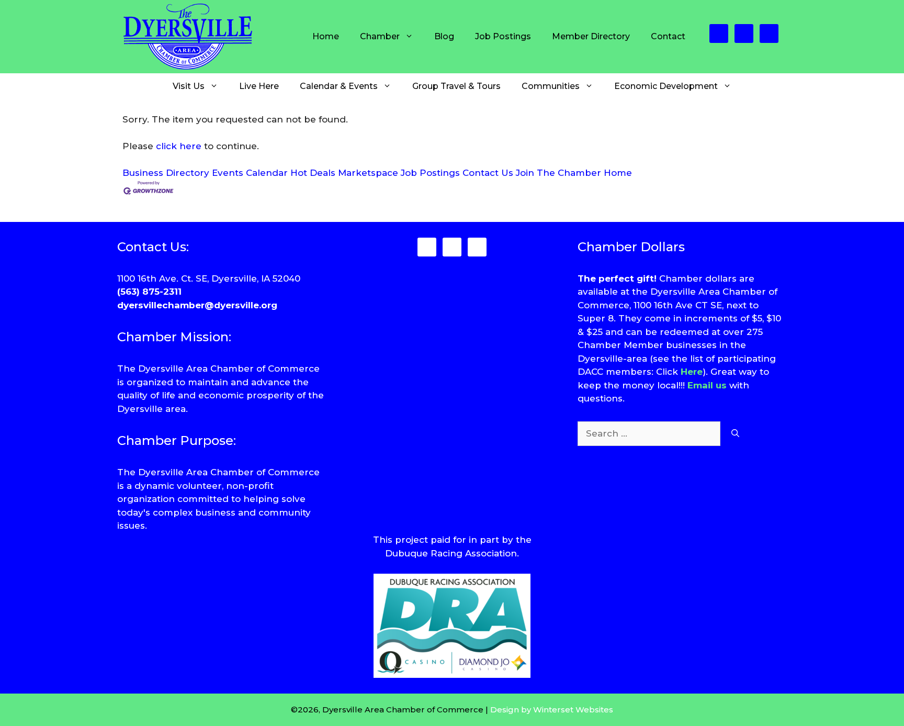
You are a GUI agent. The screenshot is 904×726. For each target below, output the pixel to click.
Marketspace (368, 172)
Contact (668, 36)
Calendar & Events (339, 86)
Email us (707, 385)
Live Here (259, 86)
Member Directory (591, 36)
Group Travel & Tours (456, 86)
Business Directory (165, 172)
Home (325, 36)
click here (178, 146)
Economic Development (666, 86)
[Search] (735, 433)
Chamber (380, 36)
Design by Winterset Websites (551, 709)
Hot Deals (312, 172)
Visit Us (189, 86)
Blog (444, 36)
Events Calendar (250, 172)
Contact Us (487, 172)
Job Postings (503, 36)
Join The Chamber (558, 172)
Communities (551, 86)
